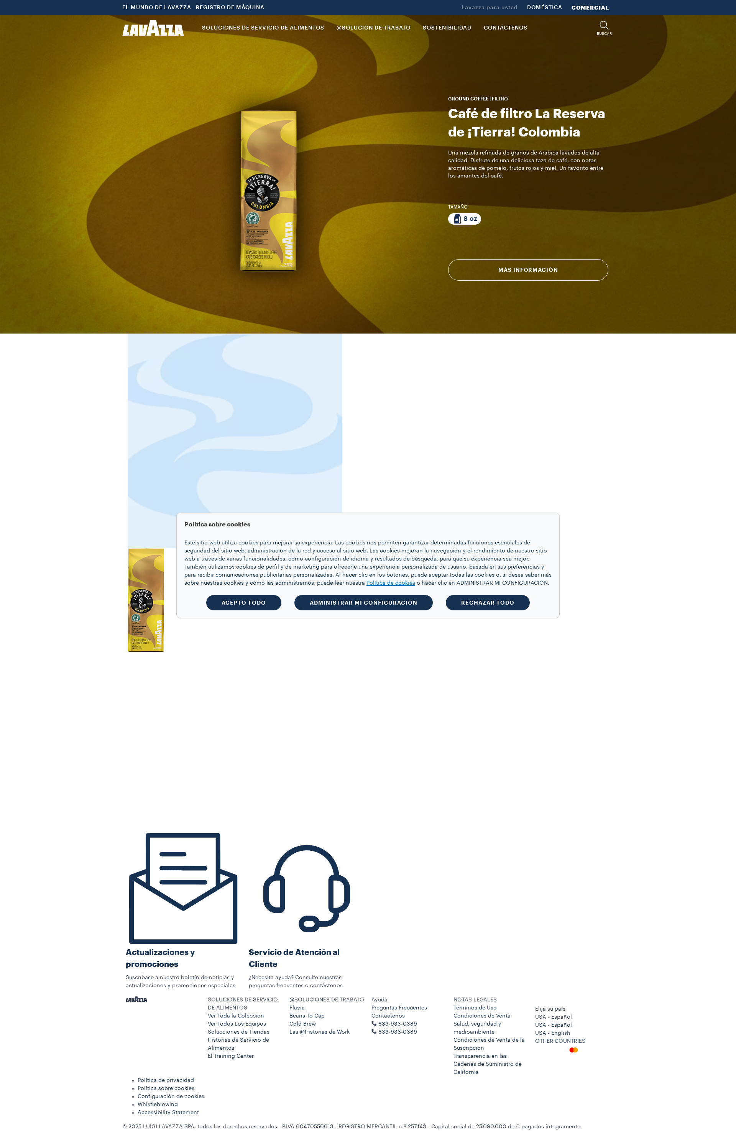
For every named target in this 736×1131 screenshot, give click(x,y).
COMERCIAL (590, 7)
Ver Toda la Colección (236, 1016)
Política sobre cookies (166, 1088)
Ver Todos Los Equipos (237, 1024)
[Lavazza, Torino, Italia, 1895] (153, 28)
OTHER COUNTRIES (560, 1041)
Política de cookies (390, 583)
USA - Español (553, 1025)
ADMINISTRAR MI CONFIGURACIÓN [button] (363, 602)
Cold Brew (302, 1024)
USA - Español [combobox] (553, 1017)
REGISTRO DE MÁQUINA (230, 7)
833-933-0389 (397, 1032)
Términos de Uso (475, 1008)
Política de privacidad (166, 1080)
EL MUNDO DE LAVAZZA (156, 7)
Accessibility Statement (168, 1112)
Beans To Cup (307, 1016)
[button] (604, 28)
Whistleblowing (158, 1104)
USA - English (552, 1033)
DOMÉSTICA (544, 7)
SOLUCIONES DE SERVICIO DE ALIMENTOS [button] (263, 28)
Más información (528, 270)
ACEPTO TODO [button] (244, 602)
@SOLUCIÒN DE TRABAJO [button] (374, 28)
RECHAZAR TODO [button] (487, 602)
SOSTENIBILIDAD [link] (447, 28)
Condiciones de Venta (482, 1016)
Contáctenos (388, 1016)
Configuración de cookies (171, 1096)
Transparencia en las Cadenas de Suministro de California (487, 1064)
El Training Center (231, 1056)
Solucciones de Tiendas (238, 1032)
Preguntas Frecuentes (399, 1008)
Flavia (297, 1008)
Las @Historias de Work (319, 1032)
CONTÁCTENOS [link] (505, 28)
